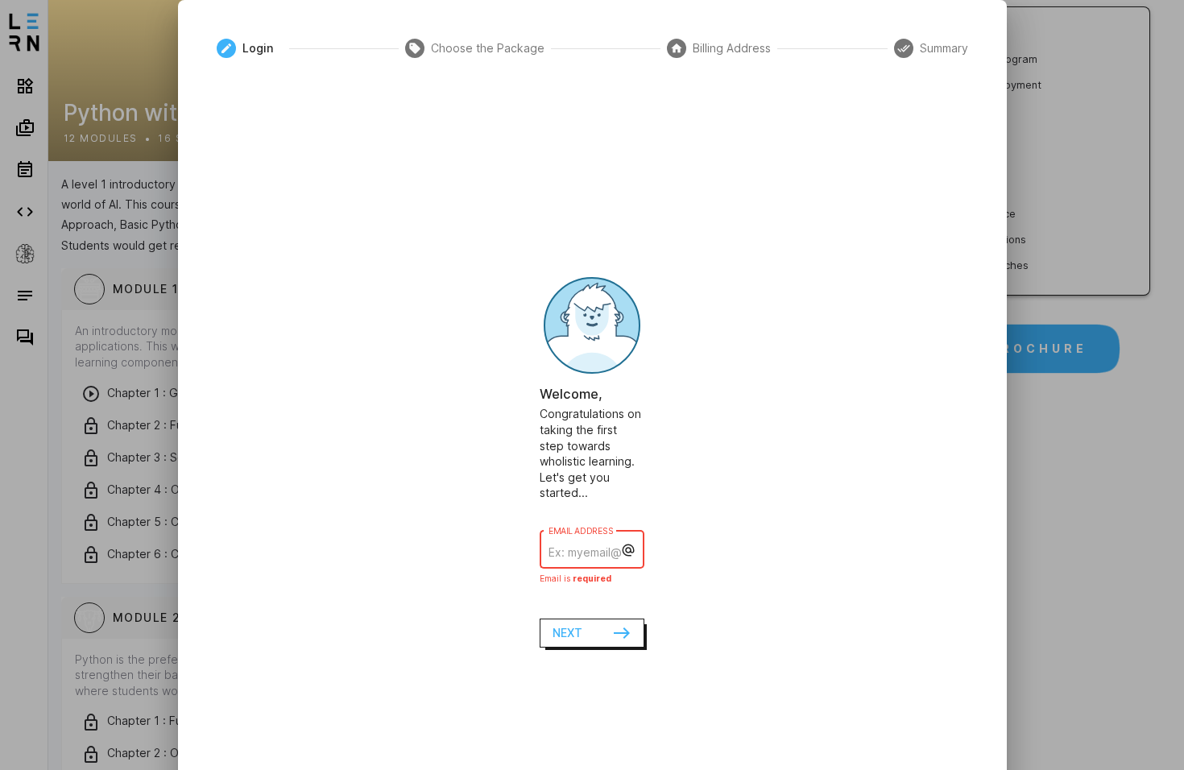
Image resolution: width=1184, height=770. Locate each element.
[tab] (249, 48)
